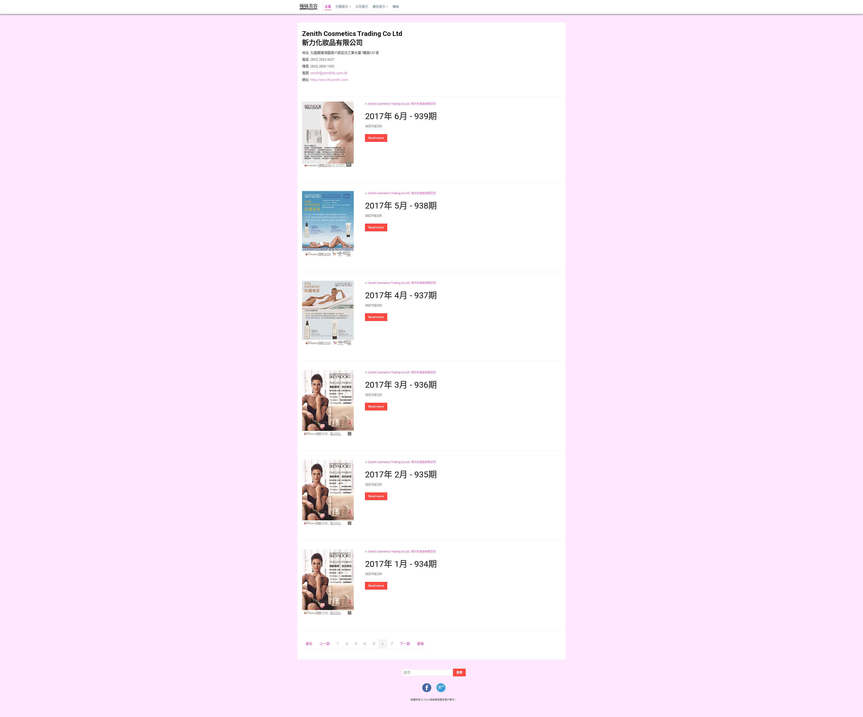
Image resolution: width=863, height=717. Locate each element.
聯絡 (396, 7)
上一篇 (325, 644)
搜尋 (459, 672)
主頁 (328, 7)
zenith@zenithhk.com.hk (328, 73)
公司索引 (362, 7)
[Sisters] (309, 6)
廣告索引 (379, 7)
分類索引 (342, 7)
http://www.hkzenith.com (329, 80)
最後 (420, 644)
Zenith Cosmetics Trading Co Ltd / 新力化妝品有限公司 (402, 103)
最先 (309, 644)
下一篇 (405, 644)
